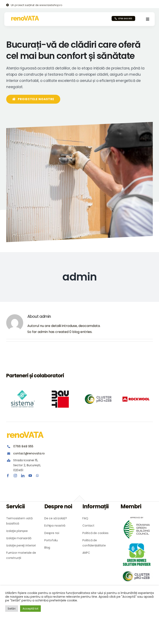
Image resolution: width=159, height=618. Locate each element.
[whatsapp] (37, 475)
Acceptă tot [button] (30, 609)
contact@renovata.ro (29, 453)
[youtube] (30, 475)
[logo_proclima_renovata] (23, 399)
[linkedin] (22, 475)
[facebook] (8, 475)
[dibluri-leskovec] (61, 399)
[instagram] (15, 475)
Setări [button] (12, 609)
